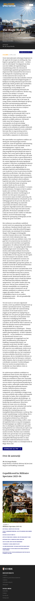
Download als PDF (25, 52)
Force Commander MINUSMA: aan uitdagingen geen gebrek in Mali (17, 532)
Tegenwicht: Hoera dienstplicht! (11, 544)
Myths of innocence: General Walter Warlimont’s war (17, 537)
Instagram (6, 598)
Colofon (5, 580)
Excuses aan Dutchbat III (9, 534)
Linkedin (5, 591)
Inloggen (5, 584)
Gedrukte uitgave (7, 582)
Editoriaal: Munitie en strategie (11, 529)
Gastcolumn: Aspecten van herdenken (12, 541)
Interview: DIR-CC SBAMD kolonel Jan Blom (13, 539)
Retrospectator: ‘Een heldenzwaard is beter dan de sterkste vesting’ (16, 553)
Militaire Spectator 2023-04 (12, 526)
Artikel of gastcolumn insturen (11, 577)
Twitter (5, 593)
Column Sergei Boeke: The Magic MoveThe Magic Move (16, 546)
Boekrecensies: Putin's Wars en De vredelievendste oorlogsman (16, 549)
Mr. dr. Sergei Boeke (10, 461)
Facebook (5, 595)
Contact (5, 575)
